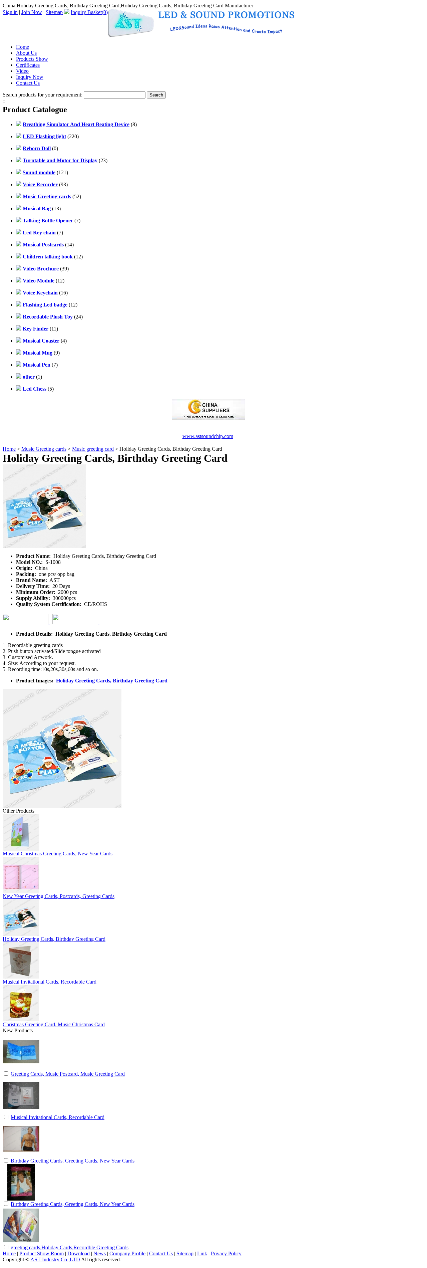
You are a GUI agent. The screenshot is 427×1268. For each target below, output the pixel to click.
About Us (26, 53)
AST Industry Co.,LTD (55, 1259)
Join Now (31, 12)
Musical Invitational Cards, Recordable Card (49, 982)
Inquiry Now (29, 77)
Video (22, 71)
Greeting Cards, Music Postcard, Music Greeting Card (68, 1074)
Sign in (10, 12)
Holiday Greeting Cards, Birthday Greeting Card (111, 680)
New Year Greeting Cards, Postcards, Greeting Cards (58, 896)
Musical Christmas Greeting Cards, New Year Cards (57, 853)
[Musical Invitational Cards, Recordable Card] (21, 1112)
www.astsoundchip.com (207, 436)
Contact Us (28, 83)
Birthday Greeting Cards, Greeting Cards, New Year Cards (72, 1161)
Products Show (32, 59)
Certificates (28, 65)
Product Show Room (41, 1253)
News (99, 1253)
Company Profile (127, 1253)
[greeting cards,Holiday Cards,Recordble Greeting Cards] (21, 1242)
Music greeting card (93, 449)
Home (22, 47)
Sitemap (54, 12)
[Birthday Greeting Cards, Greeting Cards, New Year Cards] (21, 1155)
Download (78, 1253)
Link (202, 1253)
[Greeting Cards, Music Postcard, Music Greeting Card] (21, 1068)
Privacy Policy (226, 1253)
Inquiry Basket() (89, 12)
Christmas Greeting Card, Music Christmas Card (54, 1024)
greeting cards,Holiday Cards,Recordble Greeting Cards (69, 1247)
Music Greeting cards (43, 449)
